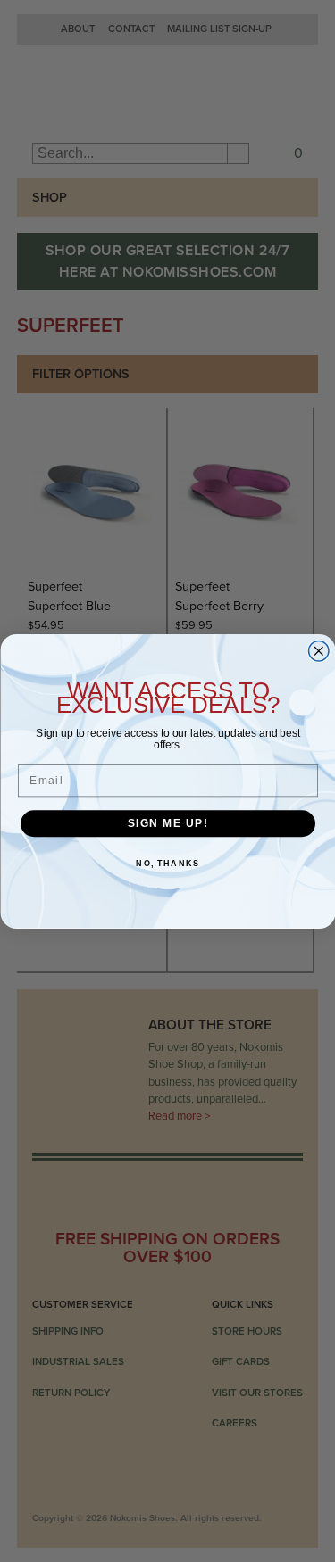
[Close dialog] (318, 651)
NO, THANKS (167, 864)
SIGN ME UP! (167, 823)
